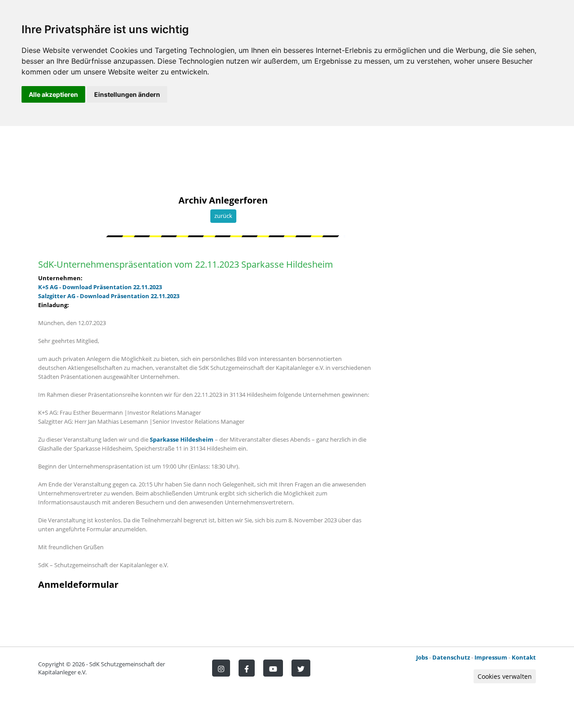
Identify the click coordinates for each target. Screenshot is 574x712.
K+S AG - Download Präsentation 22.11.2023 (100, 287)
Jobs (422, 657)
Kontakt (524, 657)
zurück (223, 216)
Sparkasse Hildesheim (182, 439)
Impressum (490, 657)
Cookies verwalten (505, 676)
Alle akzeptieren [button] (53, 94)
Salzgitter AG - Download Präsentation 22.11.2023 (108, 296)
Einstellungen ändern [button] (127, 94)
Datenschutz (451, 657)
